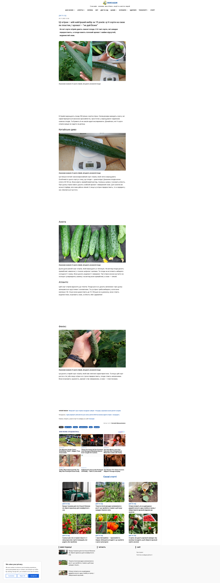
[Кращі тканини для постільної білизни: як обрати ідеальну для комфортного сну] (76, 492)
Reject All (22, 576)
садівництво (83, 427)
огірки (75, 427)
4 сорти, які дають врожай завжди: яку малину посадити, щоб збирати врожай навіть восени (143, 540)
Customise (11, 576)
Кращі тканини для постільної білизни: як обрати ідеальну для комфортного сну (76, 508)
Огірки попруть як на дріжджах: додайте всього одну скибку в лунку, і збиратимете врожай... (81, 573)
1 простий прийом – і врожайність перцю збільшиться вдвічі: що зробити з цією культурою (110, 540)
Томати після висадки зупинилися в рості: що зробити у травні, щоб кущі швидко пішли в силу (109, 508)
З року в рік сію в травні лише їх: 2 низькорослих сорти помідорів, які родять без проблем (74, 540)
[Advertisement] (92, 101)
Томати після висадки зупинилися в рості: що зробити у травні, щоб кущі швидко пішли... (81, 563)
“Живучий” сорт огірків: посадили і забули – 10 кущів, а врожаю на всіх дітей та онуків (94, 410)
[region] (22, 571)
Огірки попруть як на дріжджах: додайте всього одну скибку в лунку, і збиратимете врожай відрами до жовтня (142, 509)
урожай (96, 427)
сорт (90, 427)
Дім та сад (62, 15)
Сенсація (91, 418)
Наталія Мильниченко (118, 423)
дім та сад (68, 427)
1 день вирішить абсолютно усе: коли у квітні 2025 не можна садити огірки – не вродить (92, 414)
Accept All (34, 576)
